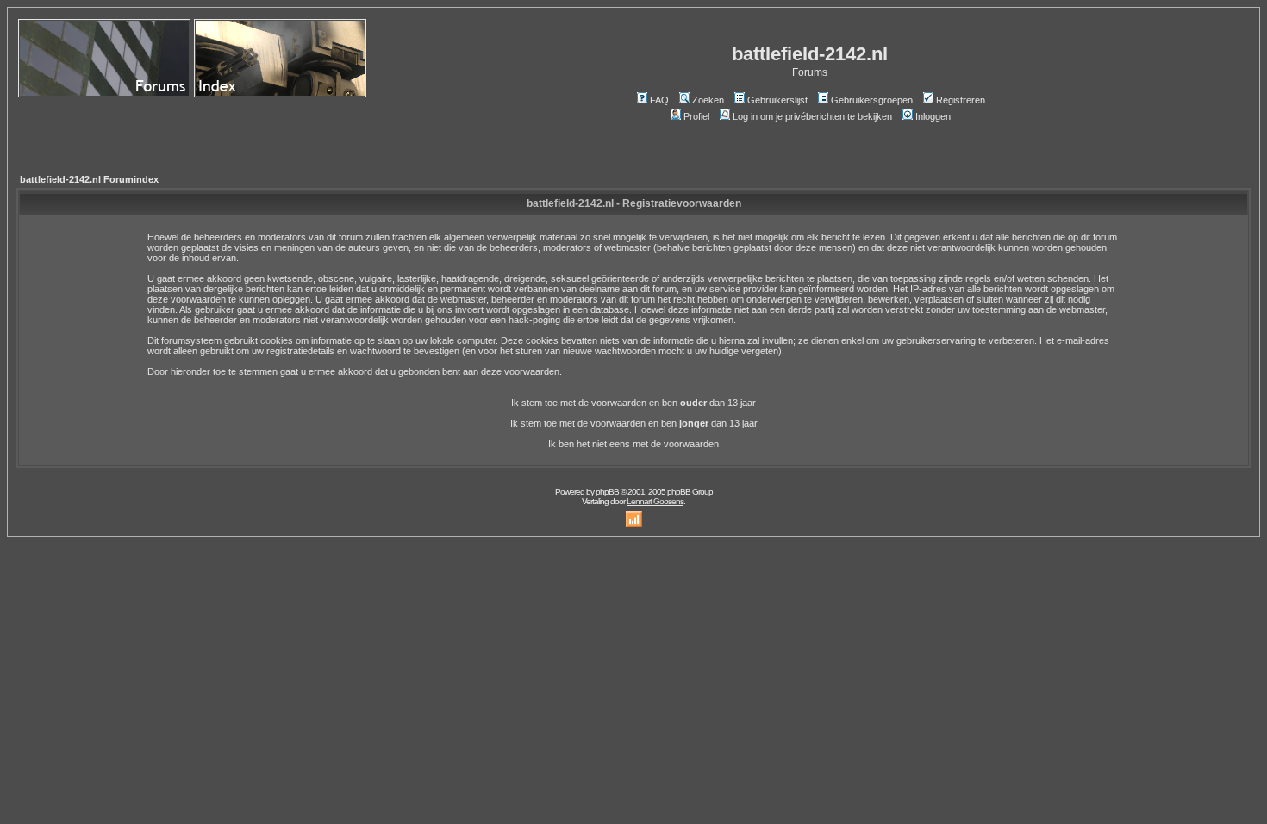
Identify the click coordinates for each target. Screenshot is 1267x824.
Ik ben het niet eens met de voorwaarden (633, 444)
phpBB (607, 491)
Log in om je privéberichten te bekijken (812, 116)
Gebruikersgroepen (872, 100)
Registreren (960, 100)
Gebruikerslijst (777, 100)
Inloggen (933, 116)
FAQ (659, 100)
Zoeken (708, 100)
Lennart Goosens (655, 501)
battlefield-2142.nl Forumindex (89, 179)
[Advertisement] (119, 127)
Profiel (696, 116)
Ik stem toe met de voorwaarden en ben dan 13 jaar (633, 402)
